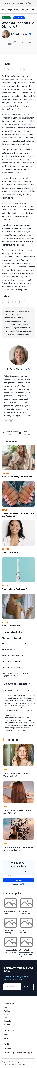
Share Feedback (27, 433)
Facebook (8, 1048)
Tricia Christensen (20, 34)
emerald (28, 124)
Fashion (5, 473)
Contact (7, 1038)
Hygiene (5, 586)
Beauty (5, 510)
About (6, 1034)
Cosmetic (6, 549)
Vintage (7, 1024)
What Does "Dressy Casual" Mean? (17, 476)
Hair (5, 769)
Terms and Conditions (18, 1064)
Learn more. (18, 4)
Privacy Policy (6, 1064)
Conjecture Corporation (23, 1062)
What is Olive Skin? (10, 552)
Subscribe (18, 880)
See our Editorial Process (12, 433)
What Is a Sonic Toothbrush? (14, 589)
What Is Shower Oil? (11, 625)
